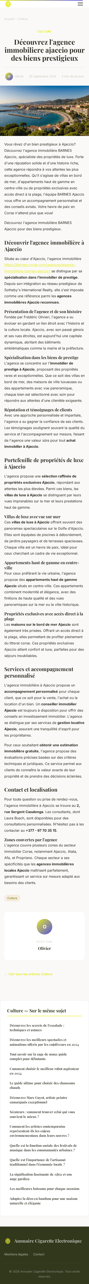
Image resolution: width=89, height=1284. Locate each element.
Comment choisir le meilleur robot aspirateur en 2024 (44, 1071)
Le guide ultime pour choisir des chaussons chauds (42, 1085)
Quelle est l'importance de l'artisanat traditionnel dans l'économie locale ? (37, 1162)
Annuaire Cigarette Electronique (48, 1241)
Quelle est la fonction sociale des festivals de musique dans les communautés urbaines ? (43, 1147)
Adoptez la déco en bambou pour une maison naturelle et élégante (43, 1200)
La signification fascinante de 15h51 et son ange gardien (41, 1176)
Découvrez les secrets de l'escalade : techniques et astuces (37, 1027)
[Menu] (80, 3)
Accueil (9, 19)
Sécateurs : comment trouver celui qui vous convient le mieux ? (42, 1114)
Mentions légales (16, 1254)
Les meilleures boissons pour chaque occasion (44, 1188)
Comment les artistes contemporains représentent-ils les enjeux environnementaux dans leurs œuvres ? (39, 1131)
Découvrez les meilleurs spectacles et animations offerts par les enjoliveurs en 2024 (44, 1041)
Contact (38, 1254)
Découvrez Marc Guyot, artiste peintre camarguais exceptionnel (38, 1099)
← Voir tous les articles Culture (28, 974)
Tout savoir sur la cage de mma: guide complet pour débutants (38, 1056)
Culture (23, 19)
